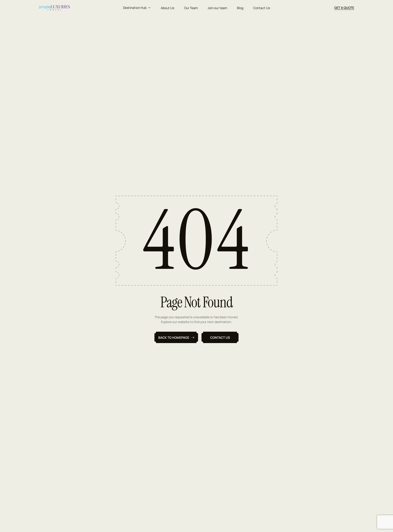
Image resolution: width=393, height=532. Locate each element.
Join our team (217, 8)
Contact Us (261, 8)
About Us (167, 8)
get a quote (344, 7)
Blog (240, 8)
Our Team (191, 8)
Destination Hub (134, 7)
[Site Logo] (54, 8)
